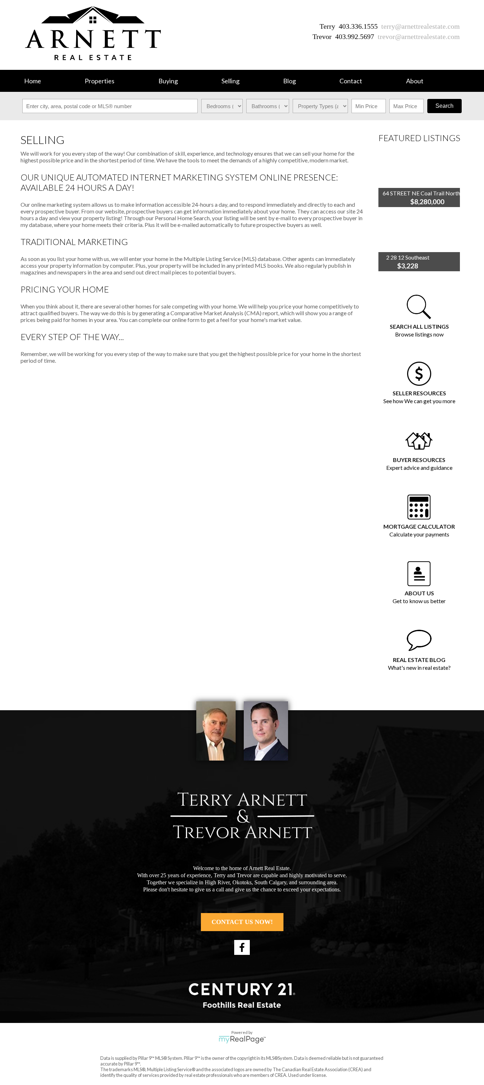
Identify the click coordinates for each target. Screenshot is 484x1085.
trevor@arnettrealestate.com (419, 36)
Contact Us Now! (242, 921)
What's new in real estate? (419, 667)
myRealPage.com (242, 1040)
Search (444, 106)
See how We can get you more (419, 400)
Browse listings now (419, 334)
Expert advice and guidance (419, 467)
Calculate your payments (419, 534)
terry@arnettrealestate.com (420, 26)
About (414, 81)
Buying (168, 81)
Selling (230, 81)
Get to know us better (419, 600)
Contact (350, 81)
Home (32, 81)
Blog (289, 81)
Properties (99, 81)
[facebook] (242, 947)
